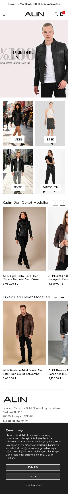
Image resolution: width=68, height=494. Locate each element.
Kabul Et (33, 467)
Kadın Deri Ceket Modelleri (26, 202)
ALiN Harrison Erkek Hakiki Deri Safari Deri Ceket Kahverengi (23, 372)
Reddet (33, 476)
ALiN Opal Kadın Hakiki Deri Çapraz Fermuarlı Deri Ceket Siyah (21, 277)
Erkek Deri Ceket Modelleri (26, 297)
